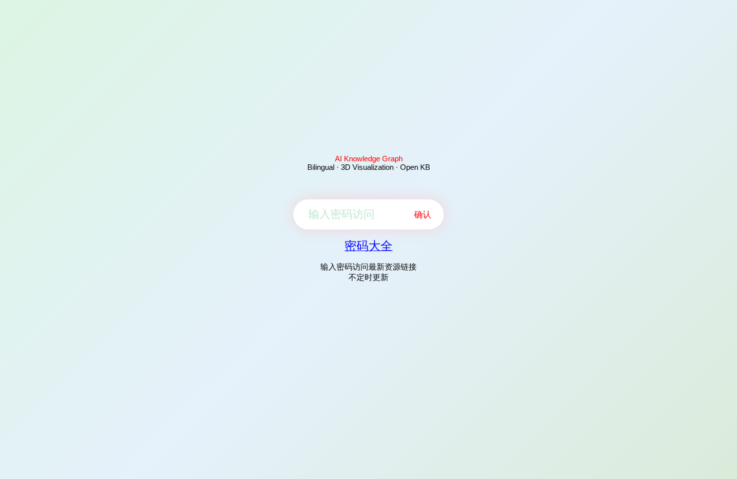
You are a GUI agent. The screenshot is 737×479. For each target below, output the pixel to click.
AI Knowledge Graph (369, 158)
